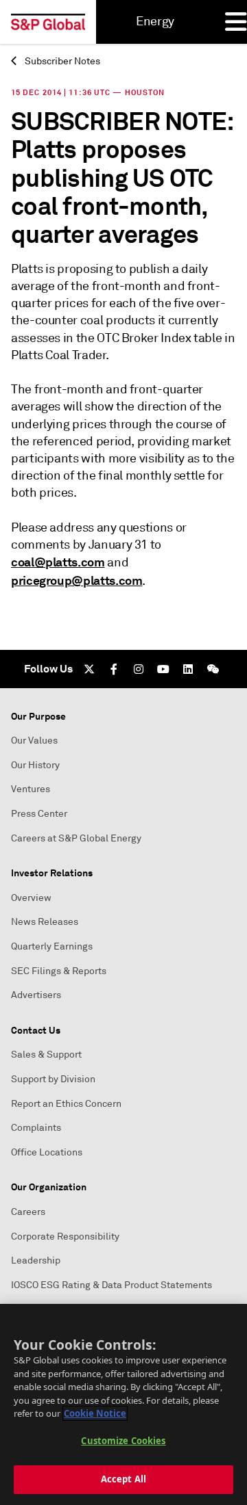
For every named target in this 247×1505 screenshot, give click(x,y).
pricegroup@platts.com (76, 580)
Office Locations (46, 1152)
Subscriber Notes (61, 61)
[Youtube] (163, 669)
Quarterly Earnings (52, 946)
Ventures (30, 789)
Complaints (36, 1128)
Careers (28, 1212)
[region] (123, 1404)
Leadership (35, 1260)
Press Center (39, 814)
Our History (35, 765)
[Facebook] (114, 669)
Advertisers (36, 995)
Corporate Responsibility (65, 1236)
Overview (31, 898)
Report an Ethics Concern (66, 1104)
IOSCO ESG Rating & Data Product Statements (111, 1285)
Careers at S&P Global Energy (76, 838)
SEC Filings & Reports (58, 971)
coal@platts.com (58, 562)
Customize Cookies (123, 1441)
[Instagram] (139, 669)
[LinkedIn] (188, 669)
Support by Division (53, 1079)
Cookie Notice (95, 1413)
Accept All (123, 1479)
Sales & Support (46, 1054)
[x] (89, 669)
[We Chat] (213, 669)
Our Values (34, 740)
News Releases (44, 922)
